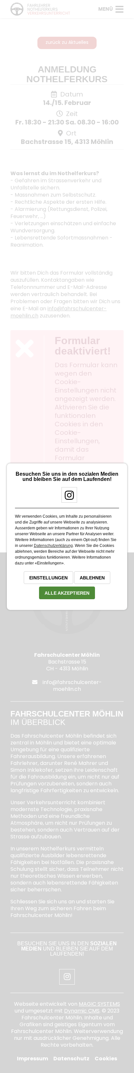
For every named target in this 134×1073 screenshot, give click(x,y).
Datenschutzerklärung (53, 545)
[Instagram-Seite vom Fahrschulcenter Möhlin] (67, 498)
